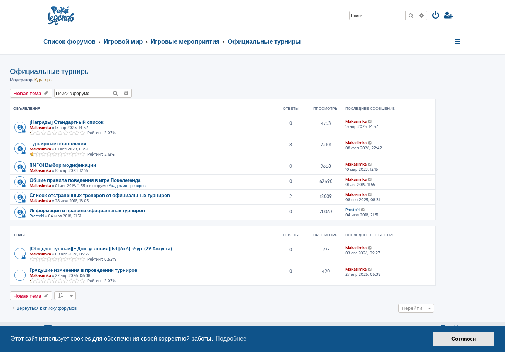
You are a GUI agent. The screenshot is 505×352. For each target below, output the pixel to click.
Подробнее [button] (231, 338)
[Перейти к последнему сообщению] (370, 121)
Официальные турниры (50, 71)
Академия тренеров (127, 185)
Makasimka (40, 127)
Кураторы (43, 79)
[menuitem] (436, 16)
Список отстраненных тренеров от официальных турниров (100, 195)
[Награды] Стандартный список (67, 122)
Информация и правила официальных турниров (87, 210)
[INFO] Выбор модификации (63, 165)
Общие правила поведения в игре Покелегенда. (86, 180)
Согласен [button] (463, 339)
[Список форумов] (61, 15)
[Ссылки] (458, 41)
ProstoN (37, 216)
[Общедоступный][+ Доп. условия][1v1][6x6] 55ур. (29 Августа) (101, 248)
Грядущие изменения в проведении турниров (84, 270)
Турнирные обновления (58, 143)
